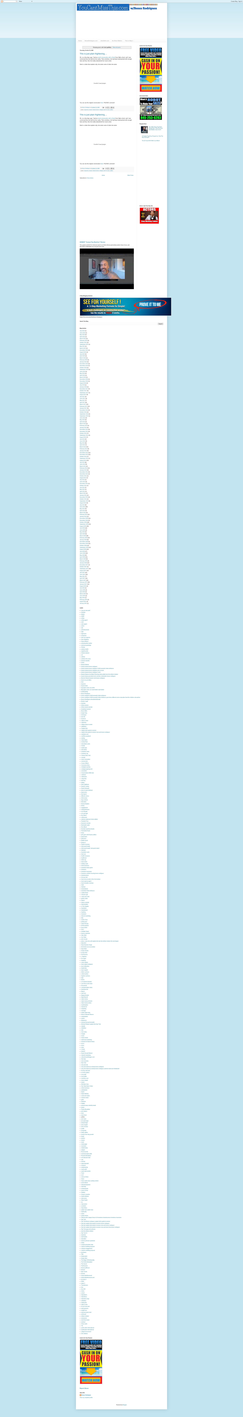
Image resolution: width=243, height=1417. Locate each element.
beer (82, 682)
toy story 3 (83, 1279)
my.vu (82, 1045)
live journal (84, 985)
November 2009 (84, 520)
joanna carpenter (85, 933)
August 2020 (83, 352)
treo (82, 1287)
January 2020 (83, 361)
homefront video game (87, 867)
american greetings (86, 645)
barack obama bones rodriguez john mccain (99, 109)
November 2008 (84, 543)
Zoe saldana (84, 1333)
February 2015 (83, 425)
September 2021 (84, 344)
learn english (84, 970)
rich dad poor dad (85, 1157)
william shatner (85, 1316)
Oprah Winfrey (85, 1093)
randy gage (84, 1144)
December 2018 (84, 379)
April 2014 (82, 445)
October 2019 (83, 367)
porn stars (83, 1119)
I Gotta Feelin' (84, 892)
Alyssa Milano (84, 641)
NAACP (83, 1051)
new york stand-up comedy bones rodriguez (92, 1066)
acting (82, 618)
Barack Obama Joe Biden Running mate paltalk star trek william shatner (99, 674)
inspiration (84, 908)
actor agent (84, 624)
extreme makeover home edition (89, 819)
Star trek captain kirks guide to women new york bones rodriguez (97, 1225)
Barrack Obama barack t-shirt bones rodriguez (93, 678)
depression (84, 792)
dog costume (84, 800)
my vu (82, 1043)
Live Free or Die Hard (86, 983)
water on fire (84, 1304)
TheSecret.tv (84, 1266)
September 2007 (84, 568)
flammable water (85, 825)
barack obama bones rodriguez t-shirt (90, 672)
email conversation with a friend (106, 57)
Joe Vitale (83, 937)
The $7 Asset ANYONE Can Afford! (151, 140)
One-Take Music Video (87, 1086)
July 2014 (82, 439)
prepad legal (84, 1122)
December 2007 (84, 565)
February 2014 (83, 448)
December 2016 (84, 410)
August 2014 (83, 437)
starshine (83, 1235)
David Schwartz (85, 788)
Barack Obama (85, 664)
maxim (83, 1018)
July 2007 (82, 572)
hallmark (83, 850)
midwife (83, 1026)
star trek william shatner (87, 1231)
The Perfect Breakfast (86, 1262)
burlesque (83, 715)
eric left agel (84, 811)
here (102, 102)
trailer (82, 1281)
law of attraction (85, 966)
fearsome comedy (85, 823)
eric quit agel (84, 813)
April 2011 (82, 491)
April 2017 (82, 402)
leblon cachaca (85, 972)
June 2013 (82, 464)
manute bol (84, 1006)
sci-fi (82, 1175)
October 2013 (83, 456)
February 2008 (83, 561)
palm (82, 1099)
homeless (83, 869)
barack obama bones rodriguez (89, 666)
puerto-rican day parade (87, 1134)
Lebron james (84, 974)
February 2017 (83, 406)
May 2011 (82, 489)
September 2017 (84, 392)
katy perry (83, 943)
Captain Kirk (84, 728)
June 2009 (82, 530)
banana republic (85, 660)
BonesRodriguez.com (91, 40)
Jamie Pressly (84, 923)
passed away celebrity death (88, 1105)
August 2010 (83, 503)
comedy (83, 757)
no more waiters (85, 1072)
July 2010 (82, 505)
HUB (82, 885)
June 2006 (82, 590)
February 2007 (83, 582)
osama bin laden (85, 1095)
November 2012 (84, 474)
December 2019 (84, 363)
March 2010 (83, 512)
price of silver (84, 1126)
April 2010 (82, 510)
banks (82, 662)
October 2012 (83, 476)
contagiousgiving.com (86, 769)
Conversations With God (87, 773)
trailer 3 (83, 1283)
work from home (85, 1320)
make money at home (86, 1001)
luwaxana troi (84, 989)
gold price (83, 838)
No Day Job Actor (85, 1070)
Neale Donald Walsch (86, 1053)
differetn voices (85, 796)
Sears (82, 1179)
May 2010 (82, 508)
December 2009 (84, 518)
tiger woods (84, 1271)
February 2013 (83, 468)
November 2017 (84, 389)
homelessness (85, 875)
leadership (84, 968)
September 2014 (84, 435)
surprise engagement (86, 1248)
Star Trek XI (84, 1233)
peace (82, 1107)
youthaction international (87, 1329)
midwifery (83, 1028)
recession (83, 1146)
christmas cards (85, 751)
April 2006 (82, 592)
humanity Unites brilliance (88, 890)
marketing (83, 1008)
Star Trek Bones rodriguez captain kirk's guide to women (95, 1221)
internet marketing (85, 916)
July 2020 (82, 354)
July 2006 (82, 588)
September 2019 (84, 369)
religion (83, 1150)
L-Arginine (84, 956)
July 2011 (82, 487)
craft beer (83, 774)
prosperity (83, 1130)
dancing (83, 780)
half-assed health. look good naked (90, 848)
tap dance (83, 1252)
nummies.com (84, 1078)
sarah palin (84, 1169)
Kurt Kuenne (84, 954)
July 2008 (82, 551)
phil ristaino (84, 1111)
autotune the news (86, 658)
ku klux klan (84, 952)
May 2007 (82, 576)
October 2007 (83, 566)
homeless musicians (86, 871)
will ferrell (83, 1314)
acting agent (84, 620)
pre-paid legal (84, 1121)
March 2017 (83, 404)
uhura (82, 1291)
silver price (84, 1198)
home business (85, 865)
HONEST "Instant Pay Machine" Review (92, 242)
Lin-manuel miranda (86, 981)
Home (80, 40)
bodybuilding (84, 691)
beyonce (83, 684)
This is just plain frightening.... (93, 54)
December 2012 (84, 472)
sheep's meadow (85, 1194)
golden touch (84, 840)
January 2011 (83, 495)
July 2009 (82, 528)
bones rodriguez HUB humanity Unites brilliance (93, 695)
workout (83, 1322)
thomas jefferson (85, 1268)
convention (84, 771)
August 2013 (83, 460)
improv (83, 900)
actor (82, 622)
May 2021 (82, 346)
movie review (84, 1037)
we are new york (85, 1306)
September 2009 (84, 524)
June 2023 (82, 332)
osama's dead (84, 1097)
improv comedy (85, 902)
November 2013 (84, 454)
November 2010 (84, 497)
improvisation (84, 904)
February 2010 (83, 514)
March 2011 (83, 493)
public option (84, 1132)
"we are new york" (85, 610)
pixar (82, 1113)
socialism (83, 1206)
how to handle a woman (87, 883)
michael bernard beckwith (87, 1022)
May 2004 (82, 597)
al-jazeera (86, 109)
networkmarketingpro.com (88, 1057)
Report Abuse (84, 1388)
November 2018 (84, 381)
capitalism (83, 726)
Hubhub (83, 887)
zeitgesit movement (86, 1331)
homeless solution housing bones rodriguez (92, 873)
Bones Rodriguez (85, 693)
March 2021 (83, 348)
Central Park (84, 742)
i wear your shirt (85, 896)
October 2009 (83, 522)
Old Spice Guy (85, 1084)
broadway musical (86, 709)
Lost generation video (86, 987)
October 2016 (83, 412)
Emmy (82, 805)
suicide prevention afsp (87, 1244)
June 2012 (82, 481)
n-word (83, 1049)
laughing (83, 960)
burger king (84, 713)
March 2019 (83, 377)
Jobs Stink (83, 935)
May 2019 (82, 373)
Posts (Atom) (90, 178)
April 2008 (82, 557)
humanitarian (84, 889)
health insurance (85, 856)
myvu (82, 1047)
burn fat (83, 716)
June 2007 (82, 574)
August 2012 (83, 477)
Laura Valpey (84, 962)
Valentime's (84, 1295)
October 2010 (83, 499)
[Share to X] (110, 107)
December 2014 (84, 429)
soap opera (84, 1204)
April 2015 (82, 421)
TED (82, 1254)
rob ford (83, 1161)
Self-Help (83, 1186)
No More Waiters (117, 40)
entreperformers (85, 809)
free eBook (84, 827)
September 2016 (84, 414)
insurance (83, 914)
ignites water (84, 898)
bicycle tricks (84, 686)
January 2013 (83, 470)
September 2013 (84, 458)
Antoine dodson (85, 653)
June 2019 (82, 371)
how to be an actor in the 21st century (90, 879)
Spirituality (84, 1211)
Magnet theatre (85, 995)
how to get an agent (86, 881)
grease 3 (83, 842)
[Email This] (106, 107)
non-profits (84, 1076)
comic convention (85, 759)
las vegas (83, 958)
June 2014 (82, 441)
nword (82, 1082)
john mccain (84, 939)
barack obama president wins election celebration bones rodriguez (98, 676)
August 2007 (83, 570)
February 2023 (83, 340)
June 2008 (82, 553)
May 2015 (82, 419)
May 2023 (82, 334)
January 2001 (83, 603)
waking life (84, 1302)
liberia (82, 979)
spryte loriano (84, 1215)
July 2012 (82, 479)
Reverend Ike (84, 1151)
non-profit (83, 1074)
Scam (82, 1173)
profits (82, 1128)
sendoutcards (84, 1188)
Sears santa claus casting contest (89, 1180)
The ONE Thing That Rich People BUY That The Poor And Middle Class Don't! (156, 128)
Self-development (85, 1184)
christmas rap (84, 753)
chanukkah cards (85, 744)
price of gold (84, 1124)
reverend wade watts (86, 1153)
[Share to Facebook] (112, 107)
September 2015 (84, 416)
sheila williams (85, 1196)
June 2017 (82, 398)
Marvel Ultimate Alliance (87, 1014)
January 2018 (83, 387)
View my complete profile (86, 1397)
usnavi (83, 1293)
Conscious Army (85, 765)
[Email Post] (103, 107)
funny (82, 832)
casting (83, 738)
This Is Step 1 (129, 40)
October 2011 (83, 485)
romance (83, 1165)
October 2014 (83, 433)
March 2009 (83, 535)
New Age (83, 1059)
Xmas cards (84, 1324)
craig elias (83, 778)
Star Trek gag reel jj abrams (88, 1229)
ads (82, 627)
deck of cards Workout (87, 790)
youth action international (87, 1327)
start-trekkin (84, 1237)
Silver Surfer (84, 1200)
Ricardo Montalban (86, 1155)
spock (82, 1213)
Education (83, 801)
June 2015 (82, 418)
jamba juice (84, 921)
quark (82, 1136)
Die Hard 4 (84, 794)
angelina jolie (84, 651)
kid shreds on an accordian (88, 947)
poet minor (84, 1115)
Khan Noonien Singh (86, 945)
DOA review (84, 798)
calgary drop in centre (86, 724)
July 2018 (82, 385)
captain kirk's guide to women (88, 730)
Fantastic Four (84, 821)
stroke (82, 1242)
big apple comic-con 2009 (88, 687)
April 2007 (82, 578)
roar (82, 1159)
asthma (83, 656)
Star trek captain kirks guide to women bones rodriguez (95, 1223)
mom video (84, 1032)
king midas (84, 948)
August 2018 (83, 383)
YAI (82, 1325)
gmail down (84, 836)
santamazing (84, 1167)
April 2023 (82, 336)
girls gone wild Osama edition (88, 834)
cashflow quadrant (86, 736)
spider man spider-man (87, 1209)
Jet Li (82, 929)
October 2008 (83, 545)
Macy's (83, 991)
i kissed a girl (84, 894)
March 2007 (83, 580)
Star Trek (83, 1219)
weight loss (84, 1310)
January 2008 (83, 563)
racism (83, 1140)
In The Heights (85, 906)
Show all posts (117, 47)
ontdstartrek (84, 1090)
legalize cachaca (85, 976)
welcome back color (86, 1312)
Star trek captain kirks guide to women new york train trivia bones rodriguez (100, 1227)
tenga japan (84, 1256)
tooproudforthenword (86, 1275)
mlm (82, 1030)
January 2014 (83, 450)
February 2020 (83, 360)
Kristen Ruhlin (84, 950)
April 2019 (82, 375)
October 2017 (83, 390)
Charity (83, 745)
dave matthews (85, 784)
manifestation (84, 1005)
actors (82, 626)
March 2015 (83, 423)
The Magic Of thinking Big (87, 1260)
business (83, 718)
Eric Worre (84, 815)
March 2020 (83, 358)
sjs (82, 1202)
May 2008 (82, 555)
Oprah (82, 1092)
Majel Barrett (84, 997)
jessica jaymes (85, 925)
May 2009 (82, 532)
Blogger (125, 1405)
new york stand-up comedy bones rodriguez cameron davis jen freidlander (100, 1068)
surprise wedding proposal (88, 1250)
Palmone (83, 1101)
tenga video (84, 1258)
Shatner (83, 1192)
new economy (84, 1061)
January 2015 (83, 427)
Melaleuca (84, 1020)
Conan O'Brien (85, 763)
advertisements (85, 629)
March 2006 (83, 593)
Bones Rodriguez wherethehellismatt (90, 699)
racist (82, 1142)
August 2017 (83, 394)
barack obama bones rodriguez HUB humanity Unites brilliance (97, 668)
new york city (84, 1064)
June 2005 (82, 595)
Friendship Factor (85, 830)
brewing (83, 703)
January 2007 (83, 584)
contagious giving (85, 767)
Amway (83, 647)
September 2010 (84, 501)
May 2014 (82, 443)
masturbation (84, 1016)
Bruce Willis (84, 711)
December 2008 (84, 541)
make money (84, 999)
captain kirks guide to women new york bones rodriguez (95, 732)
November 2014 (84, 431)
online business (85, 1088)
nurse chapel (84, 1080)
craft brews (84, 776)
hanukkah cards (85, 852)
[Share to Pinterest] (113, 107)
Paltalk (83, 1103)
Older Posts (130, 175)
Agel (82, 631)
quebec (83, 1138)
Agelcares (83, 633)
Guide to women (85, 844)
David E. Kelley (85, 786)
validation (83, 1300)
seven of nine (84, 1190)
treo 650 (83, 1289)
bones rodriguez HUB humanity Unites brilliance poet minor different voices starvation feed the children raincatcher (110, 697)
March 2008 (83, 559)
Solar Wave (84, 1208)
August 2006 (83, 586)
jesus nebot (84, 927)
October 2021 (83, 342)
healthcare (84, 858)
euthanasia (84, 817)
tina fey (83, 1273)
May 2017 (82, 400)
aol (82, 655)
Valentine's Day (85, 1298)
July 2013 (82, 462)
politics (111, 109)
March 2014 (83, 447)
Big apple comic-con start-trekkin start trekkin (92, 689)
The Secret (84, 1264)
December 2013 (84, 452)
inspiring (83, 912)
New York (83, 1063)
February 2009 (83, 537)
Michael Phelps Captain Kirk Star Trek (91, 1024)
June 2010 (82, 506)
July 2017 (82, 396)
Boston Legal (84, 701)
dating (82, 782)
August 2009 (83, 526)
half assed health (85, 846)
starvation (83, 1238)
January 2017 (83, 408)
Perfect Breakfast (85, 1109)
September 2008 (84, 547)
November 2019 (84, 365)
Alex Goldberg (85, 639)
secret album (84, 1182)
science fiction (84, 1177)
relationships (84, 1148)
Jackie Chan (84, 919)
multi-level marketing (86, 1039)
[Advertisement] (121, 25)
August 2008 (83, 549)
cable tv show (84, 720)
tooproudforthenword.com (87, 1277)
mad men (83, 993)
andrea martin (84, 649)
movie (82, 1035)
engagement (84, 807)
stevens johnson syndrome (88, 1240)
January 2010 (83, 516)
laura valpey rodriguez (87, 964)
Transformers (84, 1285)
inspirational (84, 910)
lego (82, 977)
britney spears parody (86, 707)
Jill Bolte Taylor (85, 931)
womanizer (84, 1318)
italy (82, 918)
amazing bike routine (86, 643)
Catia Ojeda (84, 740)
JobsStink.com (104, 40)
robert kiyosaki (85, 1163)
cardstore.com (84, 734)
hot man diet (84, 877)
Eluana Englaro (85, 803)
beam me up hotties (86, 680)
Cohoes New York (85, 755)
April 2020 (82, 356)
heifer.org (83, 859)
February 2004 (83, 599)
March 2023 (83, 338)
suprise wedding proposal (88, 1246)
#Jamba (83, 612)
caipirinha (83, 722)
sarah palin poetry (85, 1171)
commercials (84, 761)
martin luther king (85, 1012)
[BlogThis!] (108, 107)
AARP (82, 616)
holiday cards (84, 863)
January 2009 (83, 539)
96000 (82, 614)
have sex (83, 854)
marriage (83, 1010)
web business (84, 1308)
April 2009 (82, 534)
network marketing (86, 1055)
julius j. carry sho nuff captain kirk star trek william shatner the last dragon (100, 941)
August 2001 (83, 601)
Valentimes (84, 1296)
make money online (86, 1003)
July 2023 (82, 330)
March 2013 (83, 466)
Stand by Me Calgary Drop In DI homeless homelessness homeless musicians (101, 1217)
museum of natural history (87, 1041)
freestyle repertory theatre (87, 829)
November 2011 (84, 483)
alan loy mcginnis (85, 637)
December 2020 (84, 350)
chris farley (84, 749)
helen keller (84, 861)
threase (83, 1269)
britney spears (84, 705)
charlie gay (84, 747)
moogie (83, 1033)
